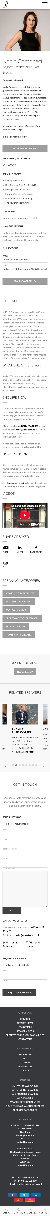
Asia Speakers (25, 1098)
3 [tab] (20, 765)
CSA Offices (25, 1027)
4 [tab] (23, 765)
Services (25, 1019)
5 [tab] (26, 765)
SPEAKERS (31, 1213)
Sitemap (25, 1062)
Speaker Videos (25, 1031)
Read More (28, 751)
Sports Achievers (15, 626)
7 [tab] (33, 765)
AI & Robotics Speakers (25, 1094)
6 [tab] (30, 765)
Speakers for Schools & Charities (25, 1035)
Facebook (36, 552)
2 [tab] (16, 765)
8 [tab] (36, 765)
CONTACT (43, 1213)
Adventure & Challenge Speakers (25, 1106)
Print (5, 566)
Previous (5, 765)
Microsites (25, 1054)
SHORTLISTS (19, 1213)
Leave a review (25, 672)
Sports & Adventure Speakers (22, 618)
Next (43, 765)
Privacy (25, 1070)
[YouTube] (18, 1200)
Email (5, 552)
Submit (12, 910)
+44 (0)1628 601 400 (28, 426)
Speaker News (25, 1023)
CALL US (6, 1213)
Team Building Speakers (19, 635)
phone (12, 483)
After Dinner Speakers (25, 1090)
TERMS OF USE (25, 1066)
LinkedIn (19, 552)
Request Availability (25, 281)
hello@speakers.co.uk (27, 429)
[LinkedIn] (36, 1195)
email (21, 483)
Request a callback (19, 992)
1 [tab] (13, 765)
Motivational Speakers (19, 601)
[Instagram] (30, 1200)
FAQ (25, 1058)
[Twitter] (24, 1195)
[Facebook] (13, 1195)
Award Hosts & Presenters (20, 593)
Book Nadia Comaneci (25, 148)
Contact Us (25, 1039)
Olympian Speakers (16, 610)
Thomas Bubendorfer (22, 731)
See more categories (25, 1110)
